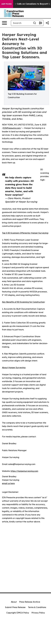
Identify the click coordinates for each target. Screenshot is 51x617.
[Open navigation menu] (4, 22)
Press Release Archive (29, 602)
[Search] (35, 23)
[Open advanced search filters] (40, 23)
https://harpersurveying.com (24, 471)
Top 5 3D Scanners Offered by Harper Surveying (25, 233)
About (14, 602)
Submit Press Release (15, 607)
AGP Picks (6, 4)
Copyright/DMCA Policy (17, 612)
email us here (8, 483)
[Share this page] (47, 22)
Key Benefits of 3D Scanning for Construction (23, 302)
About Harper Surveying (14, 367)
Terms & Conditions (37, 607)
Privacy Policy (38, 612)
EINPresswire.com (11, 128)
